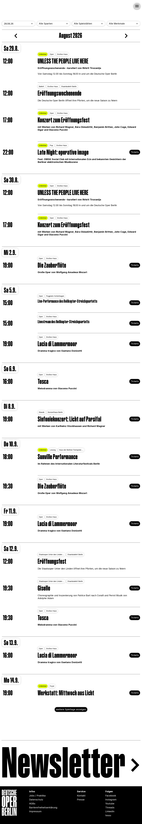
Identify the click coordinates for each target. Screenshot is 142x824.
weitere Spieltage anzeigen (71, 709)
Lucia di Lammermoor (57, 344)
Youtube (109, 803)
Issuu (108, 815)
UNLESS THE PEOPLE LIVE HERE (63, 61)
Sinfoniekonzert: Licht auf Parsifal (69, 419)
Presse (81, 799)
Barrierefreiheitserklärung (43, 807)
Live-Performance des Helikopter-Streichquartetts (67, 301)
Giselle (44, 588)
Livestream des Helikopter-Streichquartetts (64, 322)
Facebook (110, 795)
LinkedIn (109, 811)
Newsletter (63, 765)
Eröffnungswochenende (59, 93)
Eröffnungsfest (52, 561)
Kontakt (81, 795)
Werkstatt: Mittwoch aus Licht (66, 693)
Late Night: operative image (63, 152)
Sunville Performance (58, 457)
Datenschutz (36, 799)
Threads (109, 807)
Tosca (43, 381)
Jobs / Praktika (37, 795)
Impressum (35, 811)
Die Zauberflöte (52, 265)
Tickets (135, 152)
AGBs (32, 803)
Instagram (110, 799)
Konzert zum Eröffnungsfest (64, 120)
